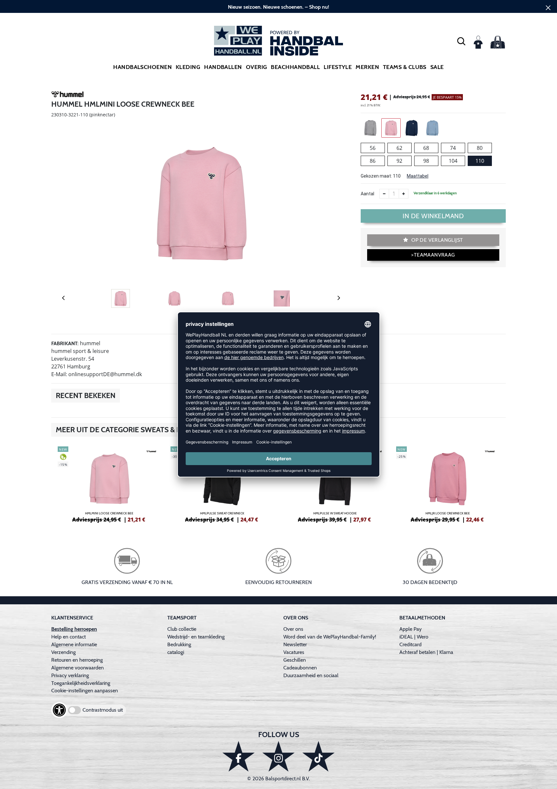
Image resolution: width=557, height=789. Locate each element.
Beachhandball (295, 67)
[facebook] (238, 756)
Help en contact (68, 637)
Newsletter (295, 644)
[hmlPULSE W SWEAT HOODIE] (335, 483)
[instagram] (278, 756)
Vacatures (293, 652)
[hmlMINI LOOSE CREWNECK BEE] (109, 483)
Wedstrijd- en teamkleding (196, 637)
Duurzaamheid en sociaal (310, 675)
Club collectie (181, 629)
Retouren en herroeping (77, 660)
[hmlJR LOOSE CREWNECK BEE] (448, 483)
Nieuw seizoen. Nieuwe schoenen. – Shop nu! (278, 7)
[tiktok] (318, 756)
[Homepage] (278, 41)
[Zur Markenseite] (67, 95)
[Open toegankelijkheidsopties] (59, 710)
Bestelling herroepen (74, 629)
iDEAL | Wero (413, 637)
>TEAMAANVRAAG (433, 255)
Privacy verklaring (70, 675)
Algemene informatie (74, 644)
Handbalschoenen (142, 67)
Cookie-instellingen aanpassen (84, 690)
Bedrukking (179, 644)
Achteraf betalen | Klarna (426, 652)
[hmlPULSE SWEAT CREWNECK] (222, 483)
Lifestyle (338, 67)
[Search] (461, 40)
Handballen (223, 67)
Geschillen (294, 660)
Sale (437, 67)
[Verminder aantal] (384, 194)
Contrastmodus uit (103, 710)
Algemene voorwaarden (77, 668)
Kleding (188, 67)
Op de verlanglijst (436, 240)
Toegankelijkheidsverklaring (80, 683)
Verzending (63, 652)
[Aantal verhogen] (403, 194)
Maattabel (417, 176)
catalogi (175, 652)
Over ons (293, 629)
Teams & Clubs (404, 67)
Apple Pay (410, 629)
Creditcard (410, 644)
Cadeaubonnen (300, 668)
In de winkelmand (433, 216)
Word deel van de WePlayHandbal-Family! (329, 637)
